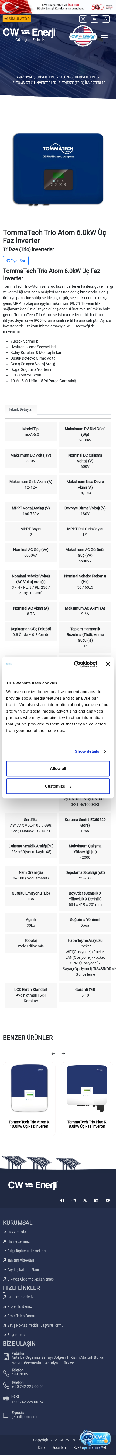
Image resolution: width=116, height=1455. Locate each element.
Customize (55, 786)
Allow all (58, 768)
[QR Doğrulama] (83, 19)
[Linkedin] (96, 1200)
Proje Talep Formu (21, 1316)
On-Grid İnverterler (82, 77)
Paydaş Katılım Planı (23, 1270)
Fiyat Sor (17, 261)
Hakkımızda (16, 1232)
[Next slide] (63, 1054)
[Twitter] (85, 1200)
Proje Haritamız (19, 1306)
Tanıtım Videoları (20, 1260)
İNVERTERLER (48, 77)
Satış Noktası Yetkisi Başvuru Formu (35, 1325)
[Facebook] (62, 1200)
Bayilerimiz (16, 1335)
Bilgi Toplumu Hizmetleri (26, 1251)
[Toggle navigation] (104, 36)
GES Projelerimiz (20, 1297)
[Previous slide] (53, 1054)
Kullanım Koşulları (52, 1447)
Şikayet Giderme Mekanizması (31, 1279)
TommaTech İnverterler (36, 83)
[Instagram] (73, 1200)
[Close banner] (108, 664)
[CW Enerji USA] (83, 36)
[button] (106, 19)
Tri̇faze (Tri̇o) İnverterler (84, 83)
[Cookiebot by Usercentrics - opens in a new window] (74, 664)
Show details (87, 751)
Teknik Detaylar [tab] (21, 409)
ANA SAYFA (24, 77)
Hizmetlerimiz (18, 1241)
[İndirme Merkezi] (94, 19)
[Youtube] (107, 1200)
